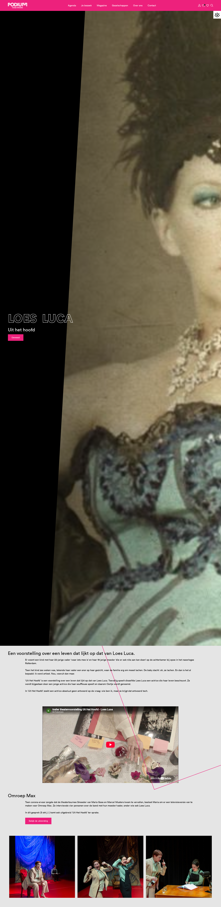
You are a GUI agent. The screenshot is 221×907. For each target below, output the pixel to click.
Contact (152, 5)
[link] (203, 5)
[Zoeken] (211, 5)
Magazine (102, 5)
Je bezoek (86, 5)
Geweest (16, 337)
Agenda (72, 5)
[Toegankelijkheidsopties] (217, 15)
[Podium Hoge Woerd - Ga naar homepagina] (17, 5)
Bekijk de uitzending (38, 821)
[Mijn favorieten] (207, 5)
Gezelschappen (120, 5)
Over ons (137, 5)
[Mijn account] (199, 5)
